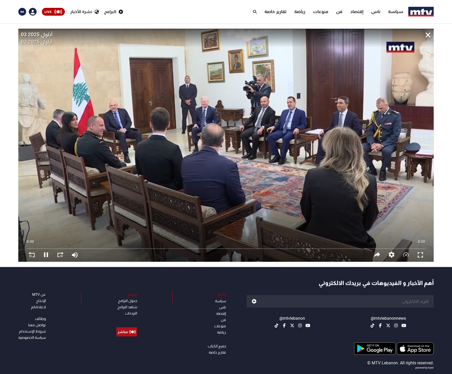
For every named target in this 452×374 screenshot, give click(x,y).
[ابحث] (255, 11)
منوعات (320, 11)
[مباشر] (126, 320)
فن (339, 11)
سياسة (395, 11)
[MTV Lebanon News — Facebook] (380, 325)
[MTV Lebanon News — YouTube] (404, 325)
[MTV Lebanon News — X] (388, 325)
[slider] (226, 246)
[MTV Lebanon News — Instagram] (396, 325)
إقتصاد (356, 11)
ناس (375, 11)
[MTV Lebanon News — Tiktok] (372, 325)
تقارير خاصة (275, 11)
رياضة (299, 11)
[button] (391, 254)
